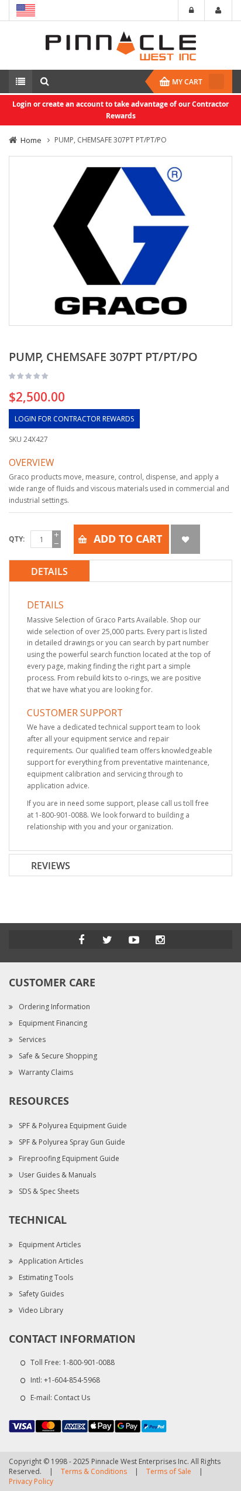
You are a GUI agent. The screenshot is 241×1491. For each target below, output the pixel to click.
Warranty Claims (46, 1072)
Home (31, 140)
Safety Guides (41, 1294)
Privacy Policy (31, 1481)
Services (32, 1039)
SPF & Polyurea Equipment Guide (73, 1126)
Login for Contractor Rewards (74, 419)
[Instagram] (160, 939)
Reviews (50, 865)
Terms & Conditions (94, 1471)
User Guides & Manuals (57, 1175)
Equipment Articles (50, 1245)
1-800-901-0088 (89, 1362)
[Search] (44, 81)
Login (191, 10)
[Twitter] (107, 939)
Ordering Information (54, 1007)
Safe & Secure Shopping (58, 1056)
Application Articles (51, 1261)
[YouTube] (134, 939)
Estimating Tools (46, 1277)
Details (49, 571)
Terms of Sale (168, 1471)
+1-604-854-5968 (72, 1380)
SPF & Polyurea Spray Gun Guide (72, 1142)
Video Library (41, 1310)
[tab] (120, 571)
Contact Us (72, 1398)
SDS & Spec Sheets (49, 1191)
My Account (218, 10)
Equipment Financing (53, 1023)
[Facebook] (81, 939)
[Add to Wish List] (185, 539)
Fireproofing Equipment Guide (69, 1158)
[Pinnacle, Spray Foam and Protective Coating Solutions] (120, 45)
